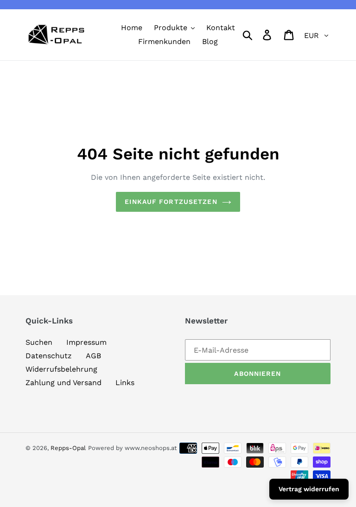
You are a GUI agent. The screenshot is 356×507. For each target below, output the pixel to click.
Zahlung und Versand (63, 382)
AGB (93, 355)
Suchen (38, 342)
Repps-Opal (68, 447)
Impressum (86, 342)
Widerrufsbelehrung (61, 369)
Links (124, 382)
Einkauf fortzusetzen (171, 201)
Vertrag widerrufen (309, 489)
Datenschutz (48, 355)
